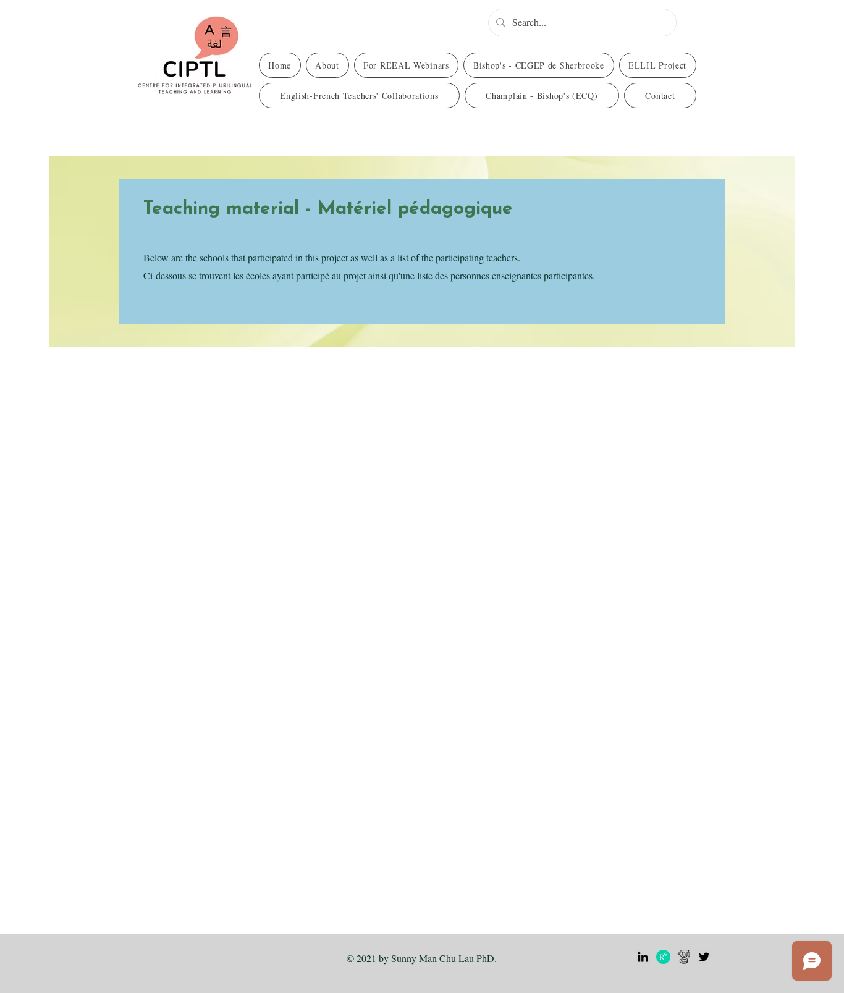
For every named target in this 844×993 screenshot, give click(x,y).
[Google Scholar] (684, 957)
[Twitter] (704, 957)
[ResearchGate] (663, 957)
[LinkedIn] (643, 957)
